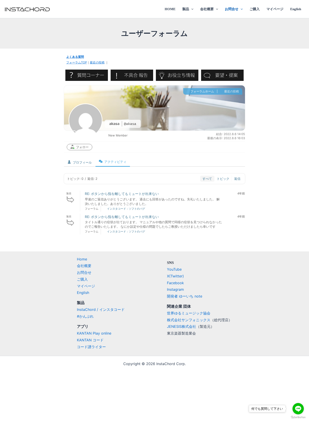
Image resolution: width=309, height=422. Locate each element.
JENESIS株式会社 (181, 326)
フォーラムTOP (76, 62)
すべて (207, 179)
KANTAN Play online (94, 333)
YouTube (174, 269)
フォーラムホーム (202, 91)
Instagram (175, 289)
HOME (170, 9)
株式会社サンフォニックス (188, 320)
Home (82, 259)
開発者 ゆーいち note (184, 296)
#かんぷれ (85, 316)
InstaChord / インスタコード (101, 309)
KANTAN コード (90, 340)
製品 (185, 9)
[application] (191, 9)
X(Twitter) (175, 276)
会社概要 (207, 9)
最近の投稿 (97, 62)
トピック (223, 179)
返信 (237, 179)
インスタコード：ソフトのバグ (126, 208)
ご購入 (255, 9)
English (295, 9)
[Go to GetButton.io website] (298, 417)
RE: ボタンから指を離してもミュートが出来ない (122, 194)
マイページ (274, 9)
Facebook (175, 283)
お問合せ (231, 9)
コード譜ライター (91, 347)
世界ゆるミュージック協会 (188, 313)
